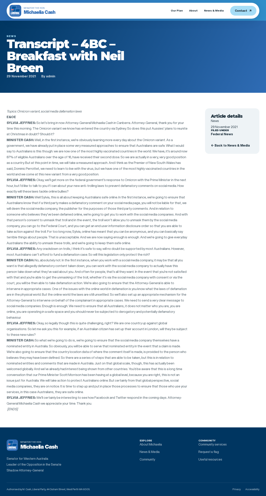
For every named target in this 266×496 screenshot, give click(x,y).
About (193, 10)
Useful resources (210, 459)
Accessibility (252, 489)
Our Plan (177, 10)
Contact (243, 10)
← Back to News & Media (230, 145)
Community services (212, 444)
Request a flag (208, 451)
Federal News (222, 134)
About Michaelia (151, 444)
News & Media (214, 10)
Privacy (237, 489)
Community (147, 459)
